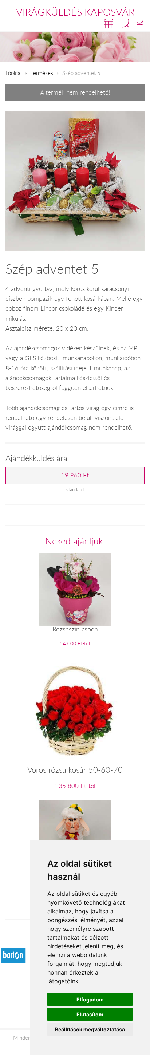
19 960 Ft (75, 475)
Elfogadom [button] (90, 999)
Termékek (42, 72)
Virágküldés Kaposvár (75, 12)
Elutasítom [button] (89, 1014)
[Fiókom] (140, 23)
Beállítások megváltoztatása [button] (90, 1029)
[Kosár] (108, 23)
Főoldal (13, 72)
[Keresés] (125, 23)
